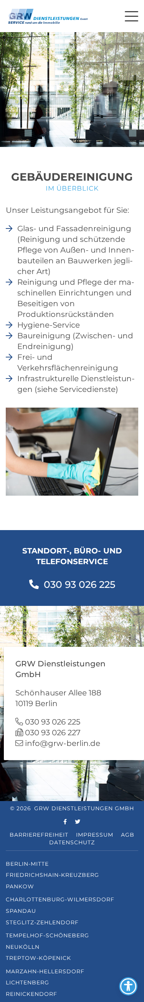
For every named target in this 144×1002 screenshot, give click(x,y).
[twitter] (78, 822)
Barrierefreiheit (39, 834)
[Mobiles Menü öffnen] (131, 15)
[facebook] (65, 822)
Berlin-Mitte (27, 863)
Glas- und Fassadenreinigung (74, 228)
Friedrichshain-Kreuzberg (52, 874)
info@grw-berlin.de (62, 743)
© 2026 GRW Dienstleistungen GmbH (72, 808)
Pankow (20, 886)
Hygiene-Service (48, 325)
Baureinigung (44, 335)
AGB (127, 834)
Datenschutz (72, 842)
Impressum (94, 834)
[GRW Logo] (48, 15)
